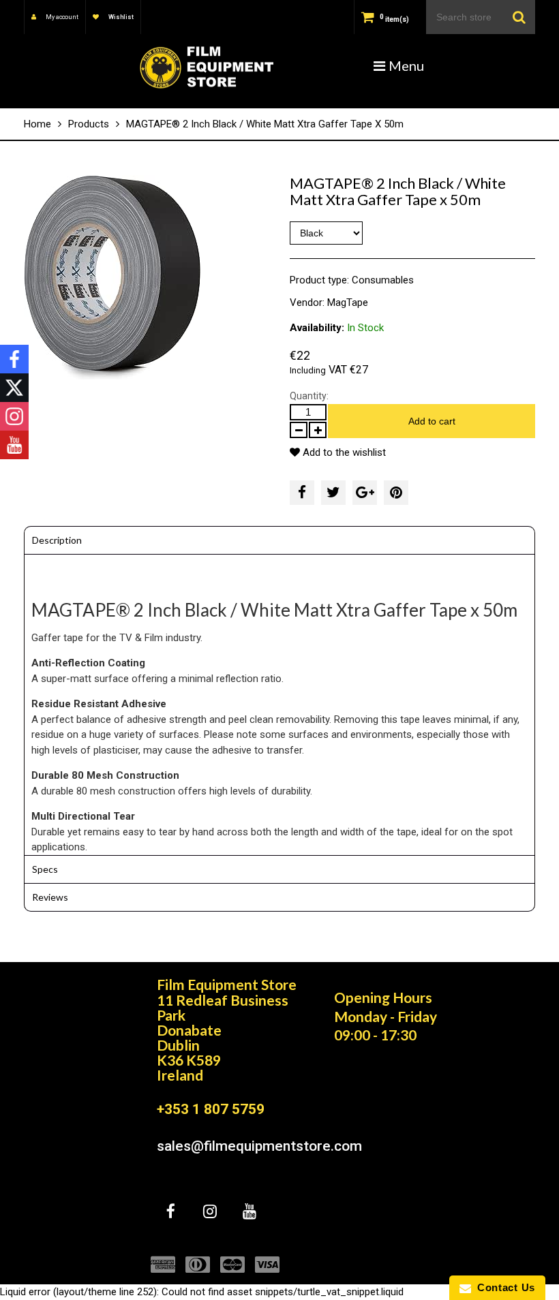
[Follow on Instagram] (14, 416)
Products (88, 124)
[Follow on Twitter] (14, 387)
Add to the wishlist (343, 452)
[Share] (302, 492)
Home (37, 124)
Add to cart (431, 421)
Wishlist (120, 17)
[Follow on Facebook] (14, 359)
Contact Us (503, 1287)
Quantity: (309, 395)
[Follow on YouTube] (14, 445)
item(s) (394, 19)
